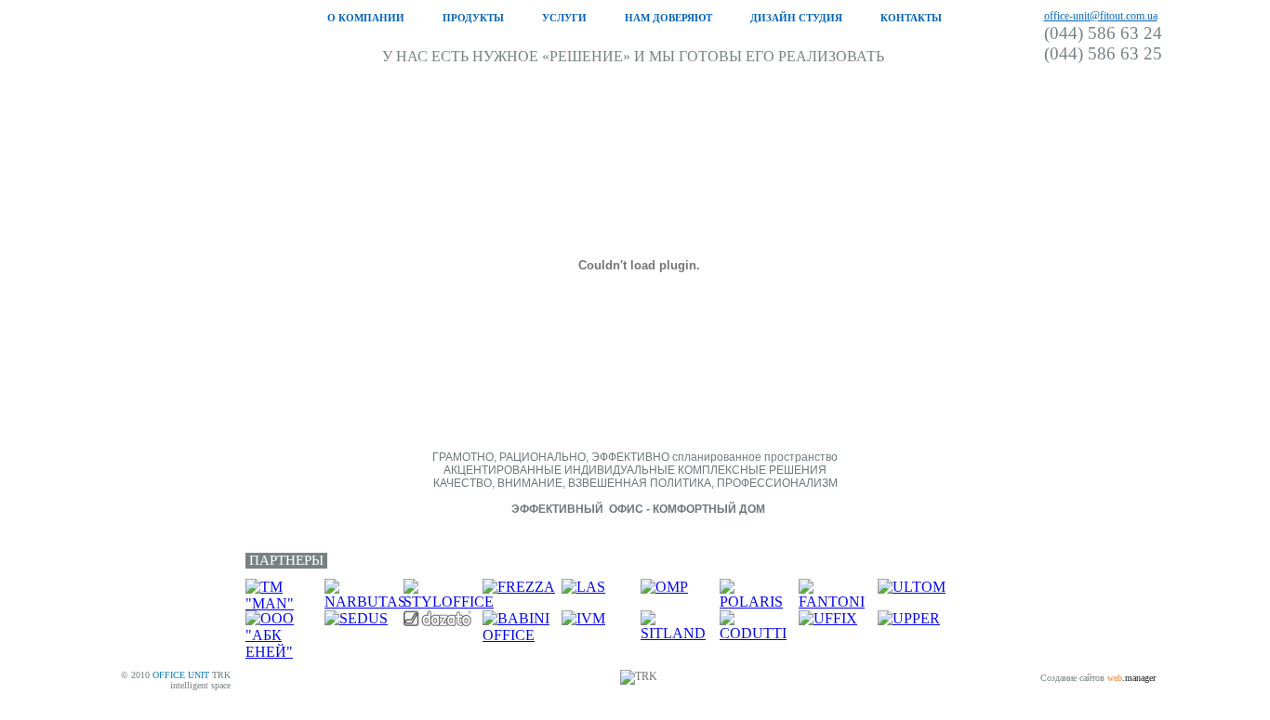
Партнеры (286, 560)
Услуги (564, 17)
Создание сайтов (1072, 678)
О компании (365, 17)
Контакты (911, 17)
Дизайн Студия (796, 17)
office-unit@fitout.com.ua (1101, 15)
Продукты (473, 17)
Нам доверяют (668, 17)
